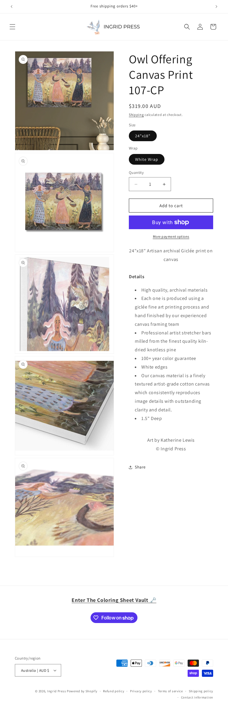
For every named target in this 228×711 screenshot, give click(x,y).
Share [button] (140, 467)
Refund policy (113, 691)
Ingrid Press (56, 691)
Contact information (197, 697)
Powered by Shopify (82, 691)
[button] (12, 26)
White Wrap (146, 159)
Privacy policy (141, 691)
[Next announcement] (216, 6)
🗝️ (114, 600)
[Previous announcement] (11, 6)
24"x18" (143, 136)
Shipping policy (201, 691)
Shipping (136, 114)
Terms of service (170, 691)
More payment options (171, 236)
